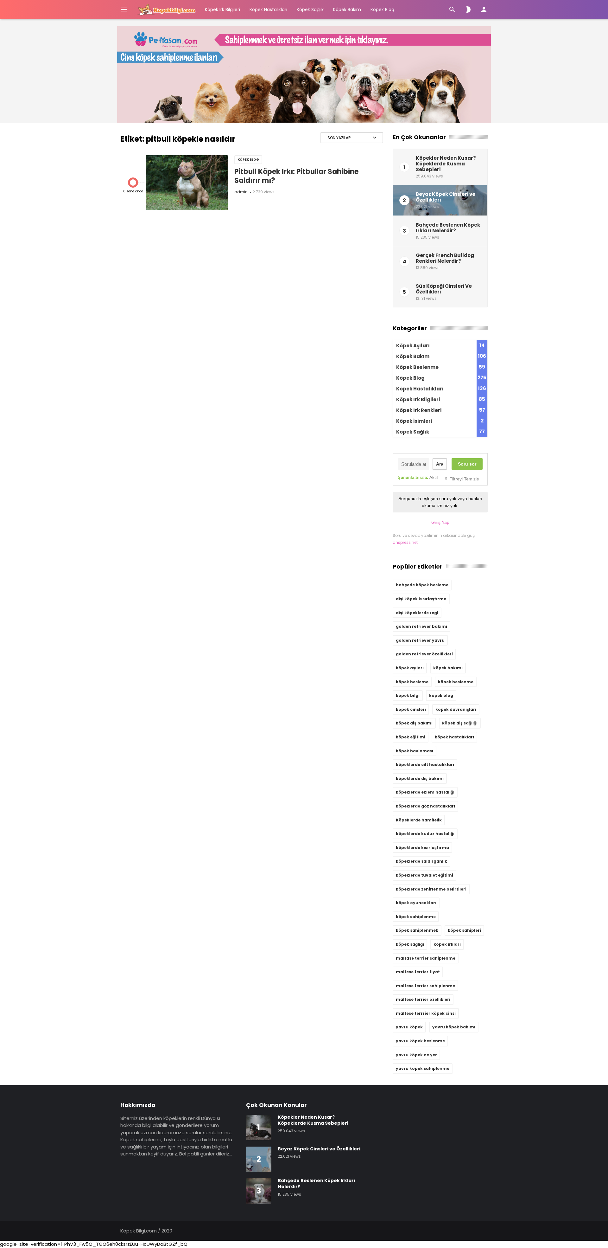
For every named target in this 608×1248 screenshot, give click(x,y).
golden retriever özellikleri (424, 654)
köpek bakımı (448, 668)
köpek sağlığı (410, 944)
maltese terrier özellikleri (423, 999)
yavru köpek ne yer (416, 1055)
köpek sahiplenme (416, 916)
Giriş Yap (440, 522)
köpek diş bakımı (414, 723)
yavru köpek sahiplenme (422, 1068)
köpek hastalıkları (454, 737)
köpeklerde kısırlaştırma (422, 847)
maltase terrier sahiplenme (425, 958)
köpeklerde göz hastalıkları (425, 806)
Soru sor (467, 463)
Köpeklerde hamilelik (419, 820)
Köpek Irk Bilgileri (222, 9)
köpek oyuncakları (416, 902)
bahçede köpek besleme (422, 585)
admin (241, 192)
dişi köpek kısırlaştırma (421, 598)
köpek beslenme (455, 682)
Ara (439, 463)
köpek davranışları (455, 709)
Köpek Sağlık (310, 9)
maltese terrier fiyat (418, 972)
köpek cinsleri (411, 709)
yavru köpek (409, 1027)
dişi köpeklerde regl (417, 612)
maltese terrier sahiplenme (425, 985)
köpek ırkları (447, 944)
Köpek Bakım (347, 9)
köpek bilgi (408, 695)
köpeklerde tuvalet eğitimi (424, 875)
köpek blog (441, 695)
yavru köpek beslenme (420, 1041)
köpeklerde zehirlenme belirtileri (431, 889)
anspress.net (405, 542)
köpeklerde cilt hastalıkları (425, 764)
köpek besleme (412, 682)
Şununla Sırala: (418, 477)
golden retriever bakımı (421, 626)
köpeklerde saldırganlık (421, 861)
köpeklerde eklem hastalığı (425, 792)
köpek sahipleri (464, 930)
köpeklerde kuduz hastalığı (425, 833)
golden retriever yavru (420, 640)
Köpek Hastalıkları (268, 9)
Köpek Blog (382, 9)
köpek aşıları (410, 668)
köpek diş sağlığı (460, 723)
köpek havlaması (414, 751)
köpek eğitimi (410, 737)
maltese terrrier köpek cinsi (426, 1013)
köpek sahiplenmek (417, 930)
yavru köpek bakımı (453, 1027)
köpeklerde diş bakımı (420, 778)
